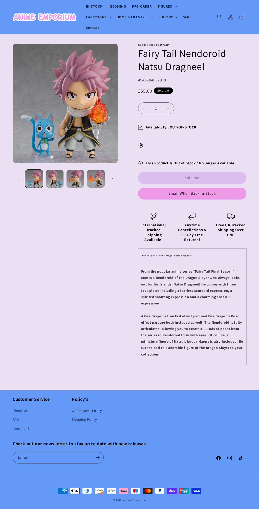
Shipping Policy (84, 419)
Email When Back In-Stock (192, 193)
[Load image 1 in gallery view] (34, 179)
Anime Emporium (134, 500)
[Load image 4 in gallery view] (96, 179)
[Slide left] (18, 178)
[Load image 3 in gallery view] (75, 179)
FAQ (16, 419)
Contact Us (22, 428)
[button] (167, 6)
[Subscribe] (97, 457)
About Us (20, 410)
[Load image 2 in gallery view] (54, 179)
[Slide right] (112, 178)
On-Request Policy (87, 410)
